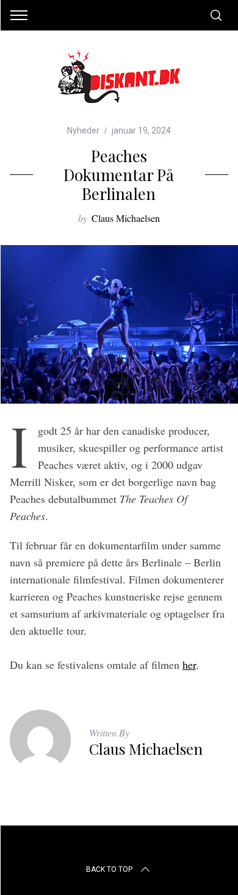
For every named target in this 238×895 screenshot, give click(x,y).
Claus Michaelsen (126, 218)
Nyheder (83, 130)
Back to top (109, 869)
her (189, 664)
